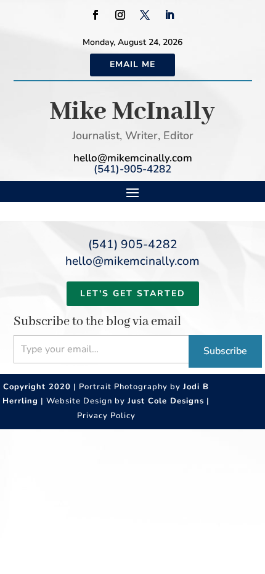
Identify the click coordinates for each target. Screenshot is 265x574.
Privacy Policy (106, 415)
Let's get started (133, 293)
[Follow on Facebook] (95, 15)
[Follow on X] (145, 15)
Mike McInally (132, 111)
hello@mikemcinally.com (132, 158)
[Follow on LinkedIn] (169, 15)
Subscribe (225, 351)
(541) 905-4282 (132, 244)
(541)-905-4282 (132, 169)
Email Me (132, 64)
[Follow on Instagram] (120, 15)
